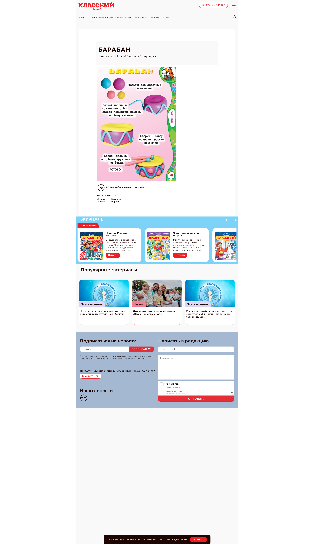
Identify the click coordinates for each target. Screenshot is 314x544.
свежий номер (124, 17)
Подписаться (141, 349)
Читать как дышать (91, 304)
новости (83, 17)
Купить (112, 255)
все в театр (141, 17)
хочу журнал (215, 5)
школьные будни (102, 17)
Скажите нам (90, 375)
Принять (198, 539)
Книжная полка (160, 17)
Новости (138, 304)
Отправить (196, 398)
